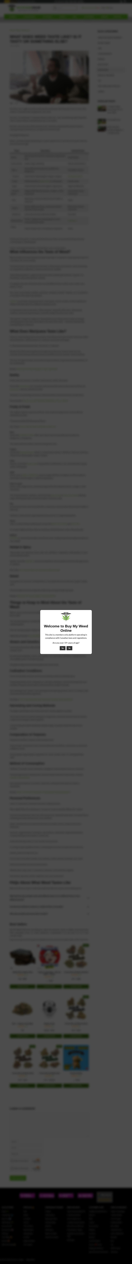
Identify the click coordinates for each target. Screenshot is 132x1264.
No (69, 648)
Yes (62, 648)
